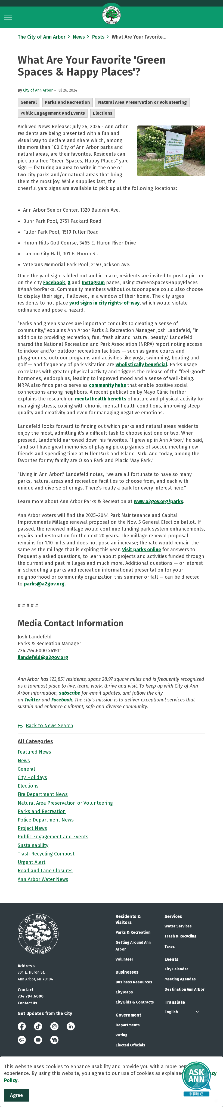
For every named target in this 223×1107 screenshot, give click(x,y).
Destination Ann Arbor (185, 989)
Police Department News (46, 820)
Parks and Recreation (67, 102)
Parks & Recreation (133, 932)
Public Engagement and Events (52, 113)
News (24, 761)
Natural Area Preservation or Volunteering (142, 102)
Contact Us (27, 1003)
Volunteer (124, 959)
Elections (102, 113)
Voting (122, 1035)
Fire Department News (43, 794)
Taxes (170, 946)
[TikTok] (38, 1025)
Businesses (127, 972)
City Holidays (32, 777)
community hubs (107, 385)
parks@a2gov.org (44, 584)
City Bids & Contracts (135, 1002)
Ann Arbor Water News (43, 879)
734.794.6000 (31, 996)
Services (173, 916)
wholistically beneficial (141, 365)
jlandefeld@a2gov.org (43, 657)
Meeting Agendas (180, 979)
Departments (128, 1025)
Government (128, 1015)
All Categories (35, 741)
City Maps (124, 992)
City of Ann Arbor (38, 90)
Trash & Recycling (181, 936)
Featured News (34, 752)
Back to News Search (49, 726)
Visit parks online (141, 550)
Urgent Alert (31, 862)
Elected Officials (130, 1045)
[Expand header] (8, 17)
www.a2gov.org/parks (158, 501)
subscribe (69, 693)
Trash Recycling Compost (46, 854)
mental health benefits (100, 399)
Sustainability (33, 845)
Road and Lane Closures (45, 871)
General (28, 102)
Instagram (93, 283)
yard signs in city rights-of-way (104, 303)
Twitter (32, 700)
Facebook (54, 283)
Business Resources (134, 982)
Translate (175, 1002)
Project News (32, 828)
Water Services (178, 926)
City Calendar (176, 969)
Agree (16, 1095)
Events (171, 959)
